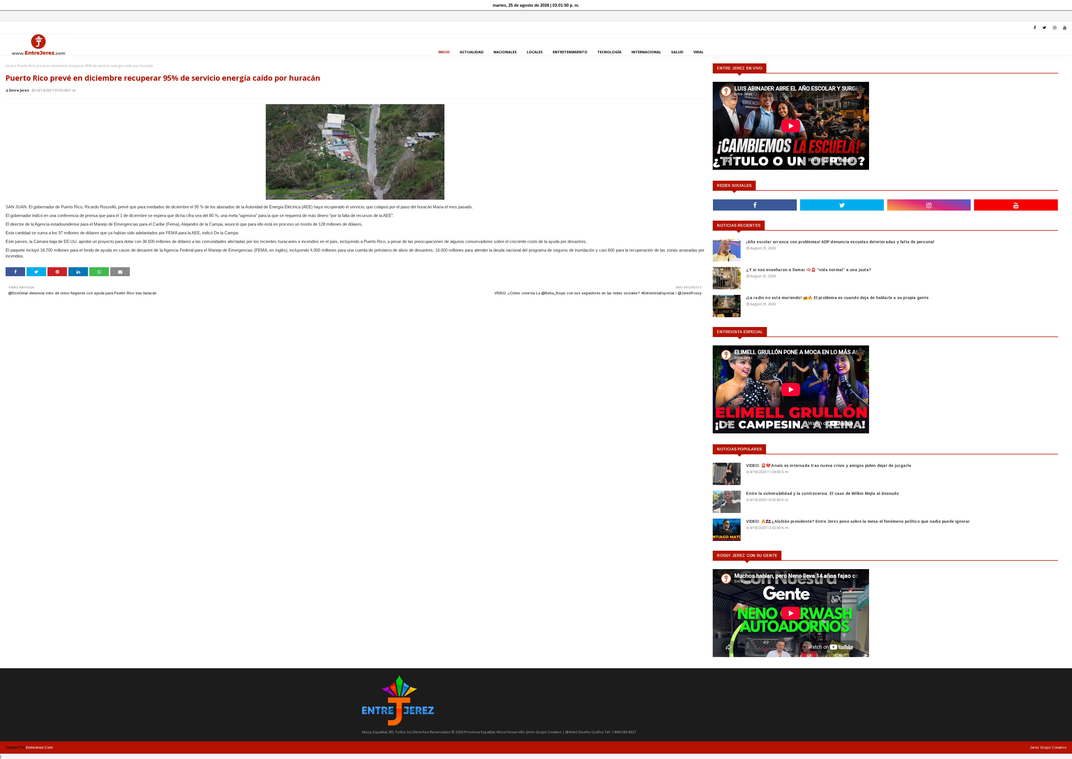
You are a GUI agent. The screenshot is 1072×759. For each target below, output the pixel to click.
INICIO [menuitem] (444, 51)
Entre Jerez (19, 90)
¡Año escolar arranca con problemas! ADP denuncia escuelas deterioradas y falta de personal (840, 242)
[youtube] (1063, 28)
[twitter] (1044, 28)
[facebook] (1035, 28)
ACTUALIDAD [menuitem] (472, 51)
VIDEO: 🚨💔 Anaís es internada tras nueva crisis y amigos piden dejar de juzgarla (828, 465)
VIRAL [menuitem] (698, 51)
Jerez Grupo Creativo (1048, 747)
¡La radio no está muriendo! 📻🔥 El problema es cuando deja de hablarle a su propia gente (837, 297)
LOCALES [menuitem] (535, 51)
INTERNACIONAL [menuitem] (646, 51)
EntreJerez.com (39, 747)
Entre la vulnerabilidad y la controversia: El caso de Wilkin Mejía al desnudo (822, 493)
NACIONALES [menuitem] (505, 51)
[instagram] (1054, 28)
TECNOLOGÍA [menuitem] (609, 51)
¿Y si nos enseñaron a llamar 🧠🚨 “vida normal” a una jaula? (808, 270)
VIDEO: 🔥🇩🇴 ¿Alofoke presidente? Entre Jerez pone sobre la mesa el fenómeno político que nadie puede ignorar (858, 521)
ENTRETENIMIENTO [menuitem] (570, 51)
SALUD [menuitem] (677, 51)
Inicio (10, 65)
